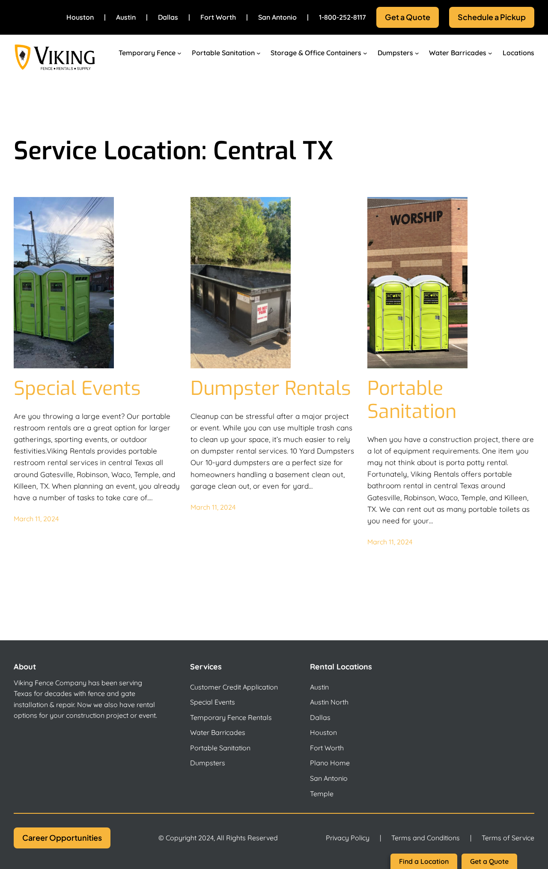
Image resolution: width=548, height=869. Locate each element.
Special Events (77, 388)
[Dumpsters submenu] (417, 53)
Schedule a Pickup (492, 17)
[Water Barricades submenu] (490, 53)
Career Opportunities (62, 837)
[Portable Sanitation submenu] (258, 53)
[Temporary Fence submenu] (179, 53)
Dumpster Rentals (271, 388)
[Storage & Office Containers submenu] (365, 53)
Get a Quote (407, 17)
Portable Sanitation (411, 400)
